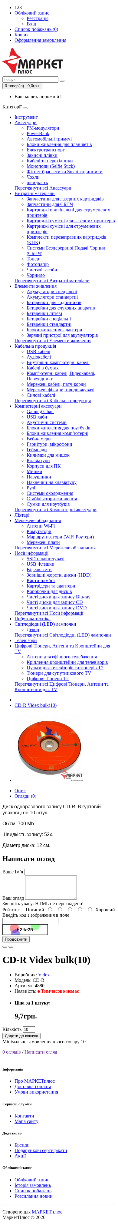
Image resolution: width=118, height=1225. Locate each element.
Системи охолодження (50, 493)
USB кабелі (38, 351)
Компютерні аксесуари (38, 406)
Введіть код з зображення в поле (35, 915)
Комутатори (39, 531)
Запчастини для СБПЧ (50, 204)
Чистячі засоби (42, 269)
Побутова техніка (33, 618)
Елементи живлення (36, 286)
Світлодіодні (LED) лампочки (45, 624)
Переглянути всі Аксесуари (43, 187)
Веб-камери (39, 438)
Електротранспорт (46, 149)
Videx (44, 974)
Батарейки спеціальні (49, 318)
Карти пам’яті (41, 580)
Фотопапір (38, 264)
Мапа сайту (26, 1121)
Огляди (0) (25, 796)
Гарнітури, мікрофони (49, 444)
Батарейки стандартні (49, 324)
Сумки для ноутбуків (48, 504)
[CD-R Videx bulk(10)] (49, 780)
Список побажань (33, 1190)
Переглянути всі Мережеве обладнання (55, 547)
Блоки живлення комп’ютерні (57, 433)
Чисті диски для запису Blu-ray (58, 596)
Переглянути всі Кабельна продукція (53, 400)
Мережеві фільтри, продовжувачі (60, 389)
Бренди (22, 1144)
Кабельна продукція (35, 346)
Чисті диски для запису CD (55, 602)
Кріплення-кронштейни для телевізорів (67, 662)
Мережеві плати (43, 542)
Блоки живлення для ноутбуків (58, 427)
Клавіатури (38, 460)
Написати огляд (41, 1051)
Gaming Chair (40, 411)
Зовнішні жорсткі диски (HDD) (59, 575)
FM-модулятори (43, 128)
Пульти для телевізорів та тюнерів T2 (65, 667)
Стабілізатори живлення (52, 498)
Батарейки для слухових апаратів (61, 307)
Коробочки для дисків (49, 591)
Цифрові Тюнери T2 (48, 678)
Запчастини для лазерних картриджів (65, 198)
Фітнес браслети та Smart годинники (65, 171)
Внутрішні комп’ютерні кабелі (58, 362)
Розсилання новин (34, 1196)
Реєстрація (37, 18)
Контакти (24, 1115)
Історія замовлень (33, 1185)
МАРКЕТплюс (47, 1211)
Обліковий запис (32, 1179)
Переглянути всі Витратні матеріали (52, 280)
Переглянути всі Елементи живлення (53, 340)
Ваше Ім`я (12, 871)
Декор (33, 629)
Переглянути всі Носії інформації (49, 613)
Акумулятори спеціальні (52, 291)
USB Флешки (40, 564)
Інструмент (26, 117)
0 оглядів (11, 1051)
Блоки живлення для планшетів (59, 144)
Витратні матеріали (35, 193)
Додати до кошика (21, 1036)
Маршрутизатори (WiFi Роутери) (60, 536)
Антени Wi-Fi (41, 525)
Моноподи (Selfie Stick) (51, 166)
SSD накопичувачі (45, 558)
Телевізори (26, 640)
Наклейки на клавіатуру (52, 482)
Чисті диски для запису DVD (57, 607)
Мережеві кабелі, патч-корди (56, 384)
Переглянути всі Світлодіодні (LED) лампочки (63, 634)
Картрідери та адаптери (51, 585)
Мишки (34, 471)
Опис (20, 790)
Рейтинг (11, 909)
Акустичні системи (47, 422)
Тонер (33, 258)
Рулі (31, 487)
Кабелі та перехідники (50, 160)
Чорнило (36, 275)
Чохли (33, 177)
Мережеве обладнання (38, 520)
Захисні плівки (42, 155)
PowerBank (38, 133)
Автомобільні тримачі (49, 138)
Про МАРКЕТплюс (35, 1081)
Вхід (31, 23)
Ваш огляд (13, 898)
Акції (20, 1155)
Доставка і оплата (33, 1086)
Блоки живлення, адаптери (54, 329)
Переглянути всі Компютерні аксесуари (56, 509)
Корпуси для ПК (44, 465)
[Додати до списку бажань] (4, 947)
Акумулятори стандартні (52, 297)
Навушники (39, 476)
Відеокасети (39, 569)
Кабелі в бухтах (43, 367)
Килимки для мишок (48, 455)
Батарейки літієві (44, 313)
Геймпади (37, 449)
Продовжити (16, 939)
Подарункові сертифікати (41, 1150)
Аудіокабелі (39, 356)
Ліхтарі (22, 515)
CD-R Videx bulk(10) (36, 705)
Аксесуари (26, 122)
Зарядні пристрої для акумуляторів (62, 335)
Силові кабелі (41, 395)
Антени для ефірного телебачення (62, 656)
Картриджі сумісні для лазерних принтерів (71, 220)
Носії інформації (31, 553)
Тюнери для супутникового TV (59, 673)
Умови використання (36, 1091)
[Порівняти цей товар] (10, 947)
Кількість (11, 1029)
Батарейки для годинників (54, 302)
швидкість (37, 182)
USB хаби (37, 416)
